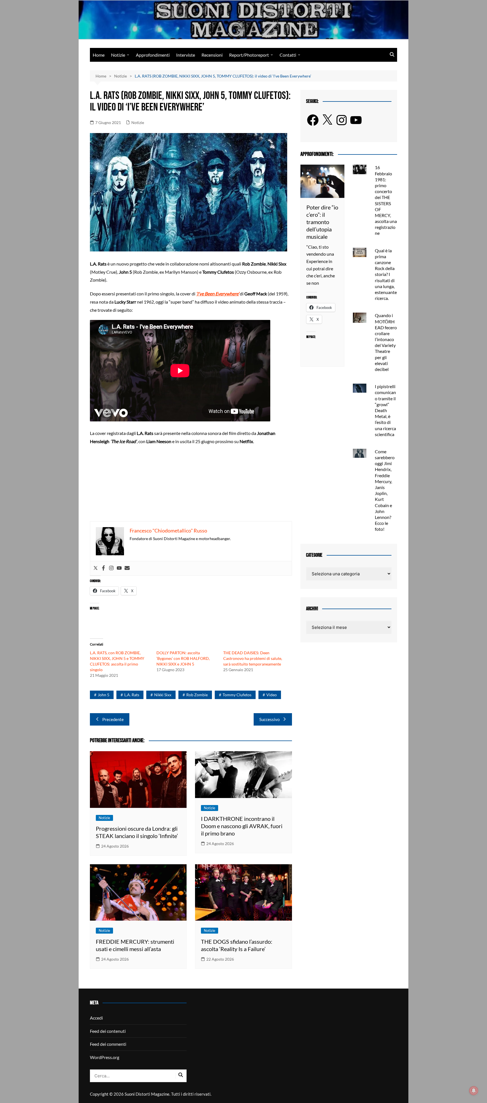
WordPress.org (104, 1057)
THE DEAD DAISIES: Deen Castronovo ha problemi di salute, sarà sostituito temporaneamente (252, 658)
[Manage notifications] (473, 1090)
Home (99, 55)
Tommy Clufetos (237, 694)
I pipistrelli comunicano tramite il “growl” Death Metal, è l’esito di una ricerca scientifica (385, 410)
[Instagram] (111, 568)
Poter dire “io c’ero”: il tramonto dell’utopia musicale (322, 222)
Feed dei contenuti (108, 1031)
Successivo (269, 719)
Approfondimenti (153, 55)
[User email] (127, 568)
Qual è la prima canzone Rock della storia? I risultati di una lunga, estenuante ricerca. (386, 274)
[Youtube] (119, 568)
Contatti (288, 55)
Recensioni (212, 55)
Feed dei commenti (108, 1044)
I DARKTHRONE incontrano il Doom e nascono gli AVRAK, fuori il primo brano (241, 826)
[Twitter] (95, 568)
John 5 (103, 694)
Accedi (96, 1017)
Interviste (185, 55)
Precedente (113, 719)
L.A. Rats (131, 694)
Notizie (118, 55)
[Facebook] (103, 568)
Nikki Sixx (162, 694)
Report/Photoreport (249, 55)
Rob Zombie (197, 694)
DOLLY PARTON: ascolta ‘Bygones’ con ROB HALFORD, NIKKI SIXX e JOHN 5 (183, 658)
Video (271, 694)
